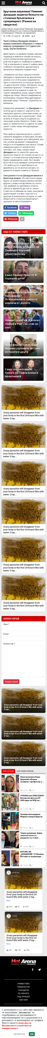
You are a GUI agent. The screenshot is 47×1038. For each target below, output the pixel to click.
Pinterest (12, 219)
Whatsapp (28, 213)
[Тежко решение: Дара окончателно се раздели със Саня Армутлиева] (10, 839)
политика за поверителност (16, 1027)
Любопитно (23, 987)
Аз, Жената (23, 993)
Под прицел (23, 996)
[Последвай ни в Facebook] (32, 970)
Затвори (19, 1034)
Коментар (9, 644)
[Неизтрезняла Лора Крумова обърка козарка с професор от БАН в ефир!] (10, 783)
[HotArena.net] (23, 962)
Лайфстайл (23, 983)
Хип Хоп (23, 1000)
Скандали (23, 990)
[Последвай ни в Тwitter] (39, 970)
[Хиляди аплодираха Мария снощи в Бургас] (10, 821)
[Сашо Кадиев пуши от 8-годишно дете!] (23, 272)
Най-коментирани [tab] (25, 771)
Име (6, 624)
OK (32, 1034)
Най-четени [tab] (8, 771)
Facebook (12, 207)
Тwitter (12, 213)
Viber (26, 207)
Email (6, 634)
